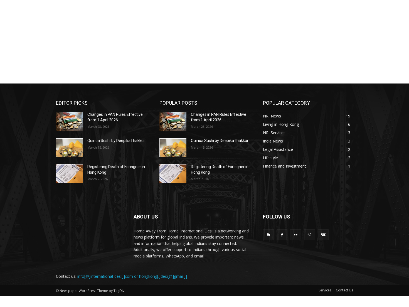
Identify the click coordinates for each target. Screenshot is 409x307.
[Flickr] (295, 234)
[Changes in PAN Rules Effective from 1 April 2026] (69, 121)
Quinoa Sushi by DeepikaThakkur (116, 140)
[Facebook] (282, 234)
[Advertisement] (204, 42)
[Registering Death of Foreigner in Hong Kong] (69, 173)
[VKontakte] (323, 234)
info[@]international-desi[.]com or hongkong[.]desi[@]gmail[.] (132, 276)
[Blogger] (268, 234)
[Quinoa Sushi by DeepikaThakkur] (69, 147)
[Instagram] (309, 234)
